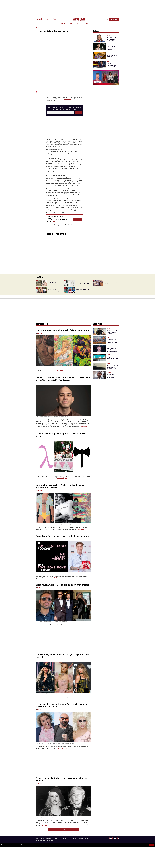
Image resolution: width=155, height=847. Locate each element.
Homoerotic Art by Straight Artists (111, 282)
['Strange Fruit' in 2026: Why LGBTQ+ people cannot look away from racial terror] (99, 46)
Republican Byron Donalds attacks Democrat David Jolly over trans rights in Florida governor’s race (112, 377)
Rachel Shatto (39, 709)
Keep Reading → (61, 370)
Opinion (92, 23)
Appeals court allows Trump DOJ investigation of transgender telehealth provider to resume (112, 58)
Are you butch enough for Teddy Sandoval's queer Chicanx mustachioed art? (60, 486)
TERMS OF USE (80, 838)
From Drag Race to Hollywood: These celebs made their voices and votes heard (62, 705)
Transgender (67, 99)
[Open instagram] (56, 19)
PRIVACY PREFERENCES (73, 838)
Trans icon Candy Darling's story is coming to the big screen (61, 779)
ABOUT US (42, 838)
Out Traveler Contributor (40, 539)
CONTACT (37, 838)
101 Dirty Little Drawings (54, 283)
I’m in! (78, 113)
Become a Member (77, 219)
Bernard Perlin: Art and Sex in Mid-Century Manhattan (83, 282)
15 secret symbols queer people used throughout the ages (61, 435)
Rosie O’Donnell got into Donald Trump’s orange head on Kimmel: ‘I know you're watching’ (112, 350)
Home (37, 27)
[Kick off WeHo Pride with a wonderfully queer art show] (63, 350)
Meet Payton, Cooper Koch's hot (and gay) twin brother (62, 584)
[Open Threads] (54, 19)
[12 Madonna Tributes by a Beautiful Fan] (69, 290)
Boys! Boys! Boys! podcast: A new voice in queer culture (62, 536)
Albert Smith (42, 91)
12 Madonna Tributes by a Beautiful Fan (82, 290)
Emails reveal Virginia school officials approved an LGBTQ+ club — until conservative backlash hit (112, 343)
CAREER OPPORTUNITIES (50, 838)
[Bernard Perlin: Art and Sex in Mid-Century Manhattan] (69, 282)
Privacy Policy (24, 844)
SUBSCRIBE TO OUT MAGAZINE (39, 19)
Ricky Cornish (39, 659)
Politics (63, 23)
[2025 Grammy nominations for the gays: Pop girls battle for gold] (63, 677)
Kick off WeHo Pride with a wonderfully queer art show (62, 330)
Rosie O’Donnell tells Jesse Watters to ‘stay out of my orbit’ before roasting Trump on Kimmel (112, 66)
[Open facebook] (48, 19)
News (71, 23)
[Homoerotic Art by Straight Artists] (98, 282)
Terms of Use (32, 844)
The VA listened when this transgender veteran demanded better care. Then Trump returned (112, 40)
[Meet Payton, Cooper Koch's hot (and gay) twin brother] (63, 605)
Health (78, 23)
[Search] (107, 19)
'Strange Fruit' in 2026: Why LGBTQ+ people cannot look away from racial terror (112, 49)
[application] (106, 77)
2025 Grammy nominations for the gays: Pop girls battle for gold (62, 655)
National (108, 35)
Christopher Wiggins (40, 382)
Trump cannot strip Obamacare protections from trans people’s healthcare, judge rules (112, 359)
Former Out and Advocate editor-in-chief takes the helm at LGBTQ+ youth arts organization (63, 378)
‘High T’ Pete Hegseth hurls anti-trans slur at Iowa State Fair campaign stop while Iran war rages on (112, 333)
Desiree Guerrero (39, 333)
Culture (108, 61)
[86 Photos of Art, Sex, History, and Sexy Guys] (41, 290)
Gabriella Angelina (40, 587)
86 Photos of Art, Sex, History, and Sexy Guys (53, 290)
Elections (109, 372)
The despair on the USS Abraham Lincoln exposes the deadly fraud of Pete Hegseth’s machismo (112, 368)
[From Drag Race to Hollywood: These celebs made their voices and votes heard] (63, 727)
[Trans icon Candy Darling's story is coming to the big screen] (63, 800)
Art (40, 27)
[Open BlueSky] (51, 19)
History (86, 23)
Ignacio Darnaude (40, 490)
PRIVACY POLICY (65, 838)
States (108, 337)
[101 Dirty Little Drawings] (41, 282)
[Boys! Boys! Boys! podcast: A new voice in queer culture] (63, 556)
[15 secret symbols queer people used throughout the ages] (63, 456)
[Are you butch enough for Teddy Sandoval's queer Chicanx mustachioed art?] (63, 507)
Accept (151, 844)
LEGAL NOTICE (87, 838)
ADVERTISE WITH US (58, 838)
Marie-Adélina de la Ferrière (41, 439)
